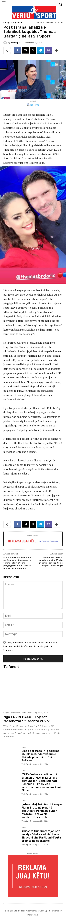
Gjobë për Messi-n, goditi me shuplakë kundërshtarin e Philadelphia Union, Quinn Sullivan (40, 755)
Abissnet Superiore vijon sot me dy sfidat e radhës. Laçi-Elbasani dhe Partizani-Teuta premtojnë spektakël (41, 835)
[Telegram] (40, 50)
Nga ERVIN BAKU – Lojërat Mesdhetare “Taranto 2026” (26, 719)
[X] (33, 50)
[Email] (25, 50)
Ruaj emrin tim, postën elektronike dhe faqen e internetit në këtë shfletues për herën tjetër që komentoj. (30, 646)
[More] (56, 50)
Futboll (24, 747)
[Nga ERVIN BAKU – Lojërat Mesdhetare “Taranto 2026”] (33, 690)
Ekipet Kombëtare (11, 713)
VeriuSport (16, 43)
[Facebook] (17, 50)
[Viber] (48, 50)
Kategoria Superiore (12, 22)
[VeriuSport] (5, 42)
